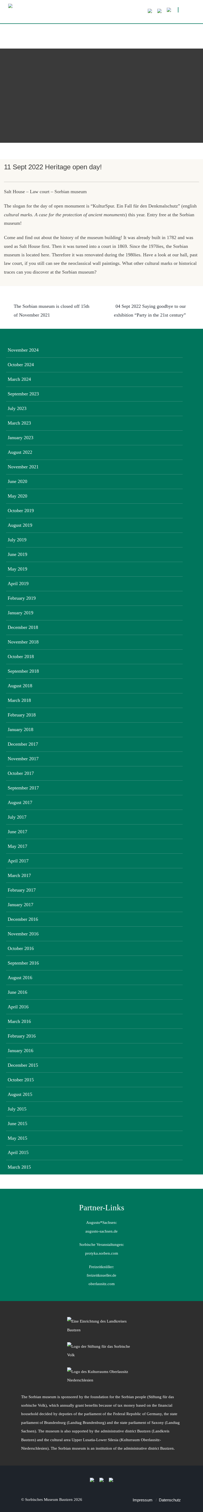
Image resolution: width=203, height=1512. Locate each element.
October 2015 (21, 1079)
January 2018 (20, 729)
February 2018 (22, 715)
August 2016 (20, 977)
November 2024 (23, 350)
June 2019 (17, 554)
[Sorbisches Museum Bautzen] (87, 13)
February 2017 (22, 890)
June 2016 (17, 992)
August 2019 (20, 525)
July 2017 (17, 817)
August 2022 (20, 452)
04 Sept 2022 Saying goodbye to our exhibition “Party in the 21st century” (150, 310)
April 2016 (18, 1006)
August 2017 (20, 802)
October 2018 (21, 656)
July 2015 (17, 1109)
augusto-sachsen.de (101, 1231)
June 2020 (17, 481)
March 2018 (19, 700)
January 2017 (20, 904)
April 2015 (18, 1152)
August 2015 (20, 1094)
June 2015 (17, 1123)
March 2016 (19, 1021)
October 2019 (21, 510)
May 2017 (17, 846)
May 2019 (17, 569)
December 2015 (23, 1065)
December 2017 (23, 744)
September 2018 (23, 671)
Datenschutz (170, 1500)
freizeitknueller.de (101, 1275)
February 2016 (22, 1036)
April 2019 (18, 583)
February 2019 (22, 598)
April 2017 (18, 860)
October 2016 (21, 948)
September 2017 (23, 787)
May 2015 (17, 1138)
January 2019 (20, 612)
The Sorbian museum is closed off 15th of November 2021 (51, 310)
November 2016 (23, 933)
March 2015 (19, 1167)
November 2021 (23, 466)
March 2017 (19, 875)
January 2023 (20, 437)
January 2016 (20, 1050)
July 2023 (17, 408)
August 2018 (20, 685)
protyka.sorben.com (101, 1253)
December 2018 (23, 627)
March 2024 (19, 379)
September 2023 (23, 393)
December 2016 (23, 919)
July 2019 (17, 539)
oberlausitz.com (102, 1283)
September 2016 (23, 963)
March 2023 (19, 423)
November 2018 (23, 642)
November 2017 (23, 758)
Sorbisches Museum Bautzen (49, 1499)
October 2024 (21, 364)
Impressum (143, 1500)
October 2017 (21, 773)
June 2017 (17, 831)
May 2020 (17, 496)
